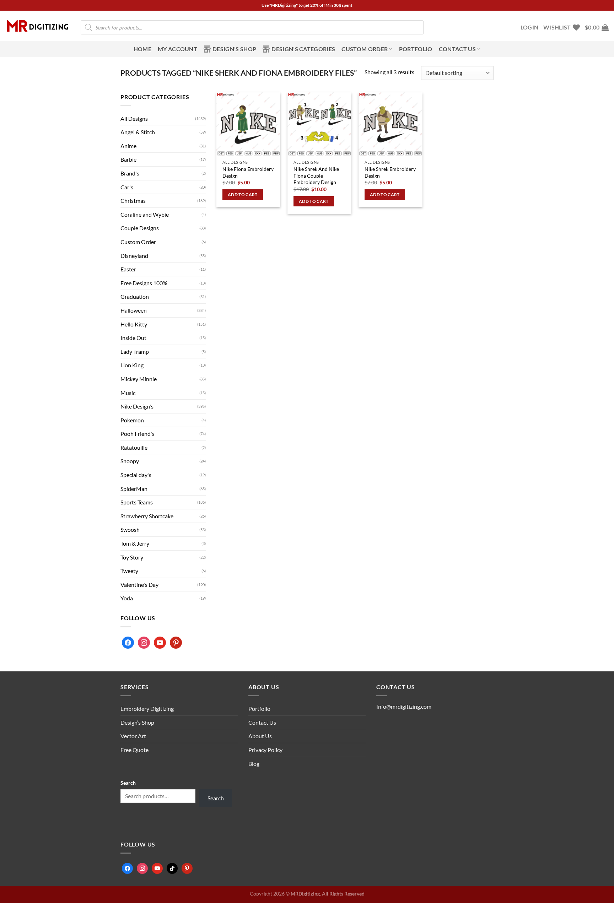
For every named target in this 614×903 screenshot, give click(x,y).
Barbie (128, 159)
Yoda (126, 598)
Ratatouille (133, 447)
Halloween (133, 310)
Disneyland (134, 255)
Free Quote (134, 749)
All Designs (134, 118)
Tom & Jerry (134, 543)
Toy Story (131, 557)
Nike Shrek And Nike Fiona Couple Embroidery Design (316, 175)
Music (127, 392)
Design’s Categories (303, 48)
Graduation (134, 296)
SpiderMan (133, 488)
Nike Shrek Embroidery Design (390, 172)
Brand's (129, 173)
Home (142, 48)
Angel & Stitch (137, 132)
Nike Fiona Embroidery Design (248, 172)
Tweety (129, 570)
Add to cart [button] (243, 194)
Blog (253, 763)
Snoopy (129, 461)
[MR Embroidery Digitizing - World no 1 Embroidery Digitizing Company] (37, 26)
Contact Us (262, 722)
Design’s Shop (234, 48)
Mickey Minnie (138, 378)
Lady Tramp (134, 351)
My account (177, 48)
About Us (260, 735)
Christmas (133, 200)
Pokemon (132, 420)
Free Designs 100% (143, 283)
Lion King (132, 365)
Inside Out (133, 337)
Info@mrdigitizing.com (403, 706)
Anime (128, 145)
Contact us (457, 48)
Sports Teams (136, 502)
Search (128, 783)
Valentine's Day (139, 584)
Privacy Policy (265, 749)
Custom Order (364, 48)
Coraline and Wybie (144, 214)
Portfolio (415, 48)
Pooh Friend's (137, 433)
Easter (128, 269)
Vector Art (133, 735)
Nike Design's (137, 406)
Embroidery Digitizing (147, 708)
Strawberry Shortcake (146, 516)
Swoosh (130, 529)
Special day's (135, 474)
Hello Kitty (133, 324)
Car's (126, 187)
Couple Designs (139, 228)
